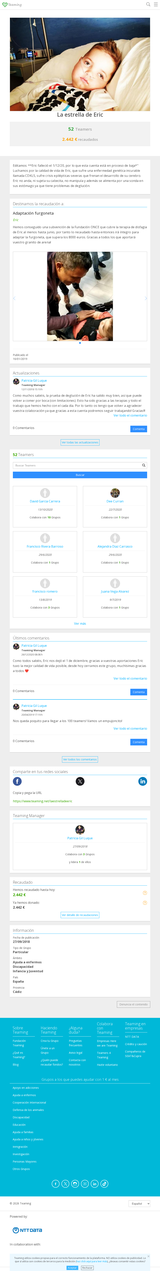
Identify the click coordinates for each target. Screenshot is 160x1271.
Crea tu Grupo (50, 1041)
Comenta (139, 429)
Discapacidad (21, 1117)
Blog (16, 1064)
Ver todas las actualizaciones (80, 442)
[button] (80, 343)
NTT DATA (132, 1036)
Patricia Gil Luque (34, 380)
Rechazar (87, 1267)
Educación (19, 1125)
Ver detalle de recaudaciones (80, 915)
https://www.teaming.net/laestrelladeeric (42, 801)
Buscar (80, 475)
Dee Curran (115, 501)
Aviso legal (75, 1052)
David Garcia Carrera (45, 501)
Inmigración (20, 1147)
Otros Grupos (21, 1169)
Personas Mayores (24, 1161)
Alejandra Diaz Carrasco (115, 546)
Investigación (21, 1154)
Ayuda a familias (23, 1132)
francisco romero (45, 591)
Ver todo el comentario (130, 415)
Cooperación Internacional (29, 1102)
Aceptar (72, 1267)
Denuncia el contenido (133, 1004)
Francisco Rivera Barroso (45, 546)
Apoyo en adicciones (26, 1088)
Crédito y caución (136, 1044)
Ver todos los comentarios (80, 759)
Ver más (80, 623)
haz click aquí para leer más (91, 1261)
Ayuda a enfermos (24, 1095)
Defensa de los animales (28, 1110)
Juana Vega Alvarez (115, 591)
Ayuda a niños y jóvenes (28, 1139)
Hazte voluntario (107, 1065)
